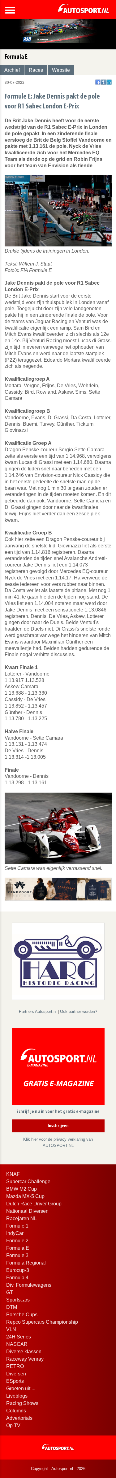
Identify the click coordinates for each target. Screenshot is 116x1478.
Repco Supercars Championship (42, 1322)
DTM (11, 1307)
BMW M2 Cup (21, 1189)
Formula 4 (17, 1277)
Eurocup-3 (17, 1270)
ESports (15, 1381)
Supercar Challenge (28, 1181)
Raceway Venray (25, 1359)
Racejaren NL (21, 1218)
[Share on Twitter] (103, 82)
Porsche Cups (21, 1314)
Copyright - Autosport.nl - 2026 (58, 1468)
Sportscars (18, 1299)
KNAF (13, 1174)
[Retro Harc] (58, 961)
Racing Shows (22, 1403)
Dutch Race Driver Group (34, 1203)
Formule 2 (17, 1240)
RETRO (15, 1366)
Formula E (17, 1248)
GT (9, 1292)
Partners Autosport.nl (38, 1011)
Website (61, 70)
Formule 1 (17, 1225)
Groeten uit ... (20, 1388)
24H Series (18, 1336)
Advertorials (19, 1418)
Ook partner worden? (78, 1011)
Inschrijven (58, 1125)
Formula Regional (26, 1262)
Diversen (16, 1373)
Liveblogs (17, 1396)
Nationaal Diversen (27, 1211)
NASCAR (17, 1344)
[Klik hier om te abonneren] (58, 1067)
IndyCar (15, 1233)
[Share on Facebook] (98, 82)
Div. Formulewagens (28, 1285)
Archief (12, 70)
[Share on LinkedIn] (109, 82)
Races (36, 70)
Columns (16, 1410)
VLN (11, 1329)
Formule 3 (17, 1255)
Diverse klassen (23, 1351)
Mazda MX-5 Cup (25, 1196)
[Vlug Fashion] (58, 888)
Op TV (13, 1425)
